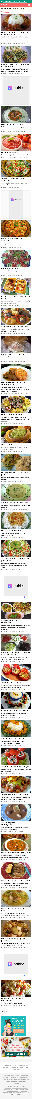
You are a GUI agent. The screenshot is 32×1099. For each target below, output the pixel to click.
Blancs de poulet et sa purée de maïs (16, 297)
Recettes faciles (10, 1065)
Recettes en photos (13, 9)
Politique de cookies (12, 1091)
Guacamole (6, 444)
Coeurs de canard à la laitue (14, 326)
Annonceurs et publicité (12, 1086)
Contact (23, 1086)
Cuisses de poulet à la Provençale (11, 621)
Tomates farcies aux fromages (15, 766)
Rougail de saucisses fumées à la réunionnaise (15, 33)
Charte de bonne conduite (22, 1089)
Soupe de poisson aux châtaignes (11, 823)
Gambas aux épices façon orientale (13, 239)
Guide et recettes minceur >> (15, 1)
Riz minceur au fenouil (11, 530)
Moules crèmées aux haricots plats (14, 473)
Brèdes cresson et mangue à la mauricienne (15, 65)
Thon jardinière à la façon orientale (13, 179)
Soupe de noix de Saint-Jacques (16, 852)
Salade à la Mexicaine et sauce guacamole (15, 559)
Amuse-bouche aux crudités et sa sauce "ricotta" (15, 653)
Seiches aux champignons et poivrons (14, 939)
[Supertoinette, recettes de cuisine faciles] (3, 5)
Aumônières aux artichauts (13, 354)
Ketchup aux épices (10, 152)
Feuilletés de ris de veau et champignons (13, 383)
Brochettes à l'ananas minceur (15, 710)
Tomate (22, 9)
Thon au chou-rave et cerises (14, 794)
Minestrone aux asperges (12, 124)
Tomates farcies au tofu (12, 682)
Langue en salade (9, 268)
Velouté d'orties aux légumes (14, 502)
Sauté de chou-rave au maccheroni (12, 999)
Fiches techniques (17, 1067)
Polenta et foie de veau (11, 414)
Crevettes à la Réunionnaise (14, 738)
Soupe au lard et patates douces (12, 909)
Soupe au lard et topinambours (15, 880)
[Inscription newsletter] (16, 1047)
